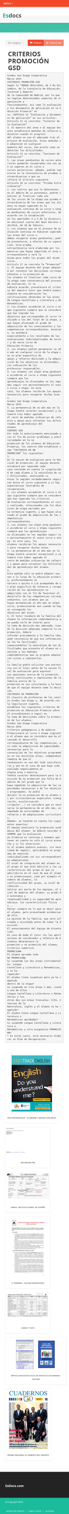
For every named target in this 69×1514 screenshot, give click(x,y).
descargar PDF (28, 1162)
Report (37, 42)
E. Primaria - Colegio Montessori (28, 1283)
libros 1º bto (27, 1328)
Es (12, 15)
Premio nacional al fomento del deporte (28, 1455)
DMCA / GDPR (35, 1511)
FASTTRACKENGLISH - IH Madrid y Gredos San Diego (31, 1118)
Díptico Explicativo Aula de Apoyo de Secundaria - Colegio (36, 1377)
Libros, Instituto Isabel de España (28, 1207)
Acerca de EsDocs (15, 1511)
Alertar (50, 1511)
